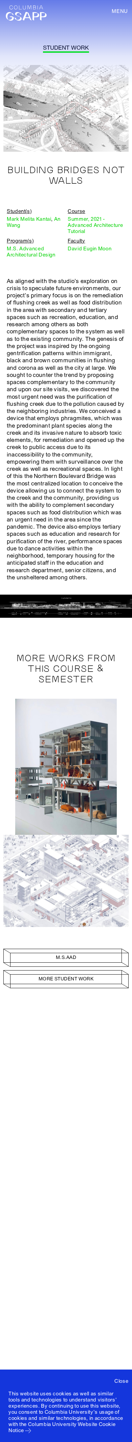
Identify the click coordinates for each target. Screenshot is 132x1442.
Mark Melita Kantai (29, 219)
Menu (120, 11)
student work (66, 47)
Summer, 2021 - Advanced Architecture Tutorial (95, 225)
